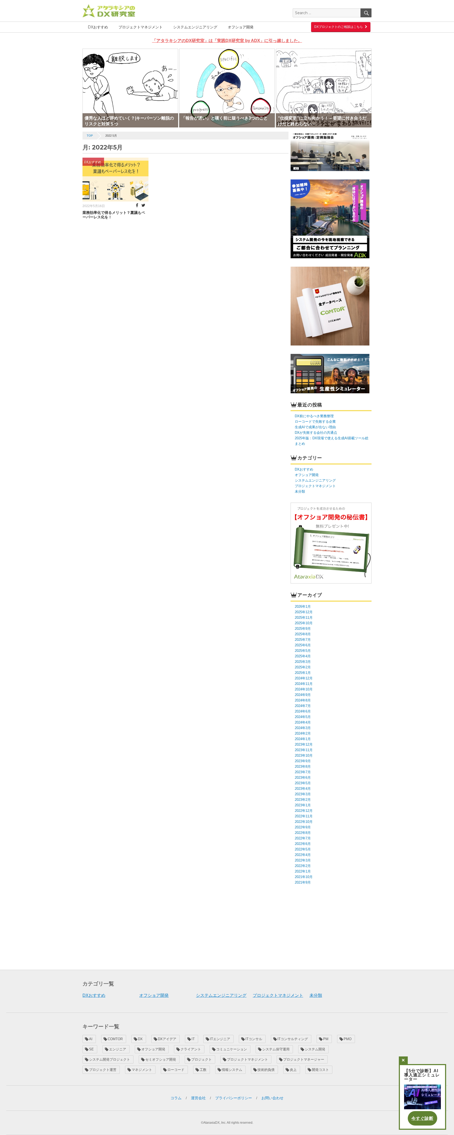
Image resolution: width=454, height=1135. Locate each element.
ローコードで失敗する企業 (315, 422)
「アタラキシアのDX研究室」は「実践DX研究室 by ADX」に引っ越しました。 (227, 40)
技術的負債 (266, 1070)
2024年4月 (303, 722)
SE (91, 1049)
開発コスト (320, 1070)
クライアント (190, 1049)
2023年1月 (303, 805)
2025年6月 (303, 645)
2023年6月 (303, 778)
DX (140, 1039)
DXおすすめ (98, 27)
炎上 (293, 1070)
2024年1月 (303, 739)
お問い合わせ (272, 1098)
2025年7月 (303, 640)
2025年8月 (303, 634)
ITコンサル (253, 1039)
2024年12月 (304, 678)
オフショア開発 (241, 27)
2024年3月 (303, 728)
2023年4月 (303, 789)
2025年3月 (303, 662)
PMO (348, 1039)
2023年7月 (303, 772)
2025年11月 (304, 618)
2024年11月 (304, 684)
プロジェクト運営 (102, 1070)
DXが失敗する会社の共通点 (316, 433)
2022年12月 (304, 811)
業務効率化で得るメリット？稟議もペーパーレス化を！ (113, 214)
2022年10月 (304, 822)
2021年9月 (303, 882)
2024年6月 (303, 711)
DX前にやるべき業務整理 (314, 416)
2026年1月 (303, 606)
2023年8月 (303, 766)
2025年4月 (303, 656)
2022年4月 (303, 855)
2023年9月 (303, 761)
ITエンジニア (220, 1039)
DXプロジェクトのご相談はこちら (338, 27)
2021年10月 (304, 877)
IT (193, 1039)
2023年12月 (304, 744)
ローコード (175, 1070)
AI (90, 1039)
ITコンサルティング (292, 1039)
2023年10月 (304, 755)
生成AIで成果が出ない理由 (315, 427)
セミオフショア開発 (160, 1059)
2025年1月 (303, 673)
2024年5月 (303, 717)
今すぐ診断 (422, 1118)
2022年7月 (303, 838)
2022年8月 (303, 833)
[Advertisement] (331, 926)
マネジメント (142, 1070)
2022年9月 (303, 827)
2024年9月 (303, 695)
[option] (130, 88)
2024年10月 (304, 689)
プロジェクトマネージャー (303, 1059)
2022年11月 (304, 816)
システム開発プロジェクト (109, 1059)
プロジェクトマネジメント (140, 27)
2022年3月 (303, 860)
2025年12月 (304, 612)
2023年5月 (303, 783)
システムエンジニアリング (195, 27)
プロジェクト (201, 1059)
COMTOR (115, 1039)
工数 (203, 1070)
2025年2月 (303, 667)
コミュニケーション (231, 1049)
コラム (176, 1098)
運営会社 (198, 1098)
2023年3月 (303, 794)
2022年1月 (303, 871)
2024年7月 (303, 706)
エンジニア (117, 1049)
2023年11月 (304, 750)
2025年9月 (303, 629)
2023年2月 (303, 800)
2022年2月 (303, 866)
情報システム (232, 1070)
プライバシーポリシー (233, 1098)
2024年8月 (303, 700)
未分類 (300, 491)
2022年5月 (303, 849)
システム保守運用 (276, 1049)
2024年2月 (303, 733)
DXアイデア (167, 1039)
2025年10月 (304, 623)
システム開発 (315, 1049)
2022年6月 (303, 844)
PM (325, 1039)
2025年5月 (303, 651)
